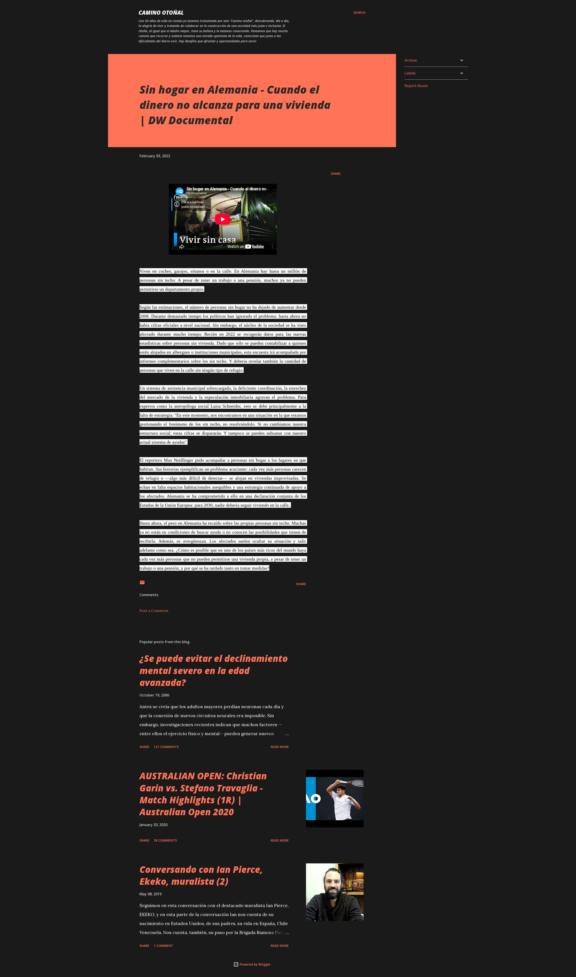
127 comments (166, 747)
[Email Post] (142, 584)
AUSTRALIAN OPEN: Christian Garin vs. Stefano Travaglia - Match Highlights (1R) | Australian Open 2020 (203, 794)
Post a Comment (154, 610)
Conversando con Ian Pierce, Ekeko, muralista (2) (201, 875)
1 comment (163, 945)
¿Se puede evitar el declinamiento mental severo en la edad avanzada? (214, 670)
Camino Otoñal (161, 12)
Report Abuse (416, 85)
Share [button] (336, 173)
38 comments (165, 840)
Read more (280, 747)
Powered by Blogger (255, 964)
